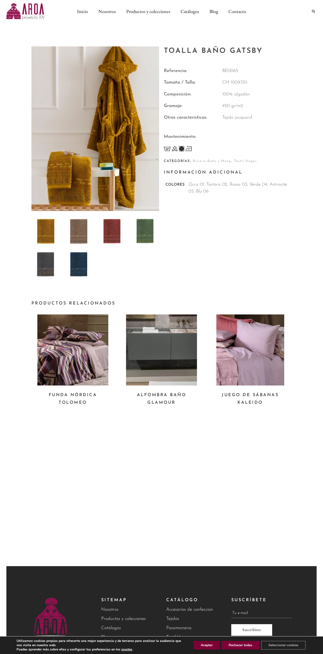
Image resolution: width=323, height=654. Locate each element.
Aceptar (207, 645)
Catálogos (111, 628)
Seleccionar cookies (283, 645)
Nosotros (109, 609)
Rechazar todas (240, 645)
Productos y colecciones (123, 619)
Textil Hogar (245, 161)
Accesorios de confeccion (189, 609)
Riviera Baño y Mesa (212, 161)
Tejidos (172, 619)
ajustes (126, 649)
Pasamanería (179, 628)
